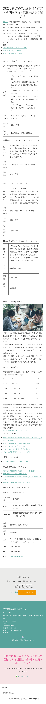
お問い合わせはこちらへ (12, 430)
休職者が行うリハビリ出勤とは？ (15, 474)
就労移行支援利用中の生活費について (16, 482)
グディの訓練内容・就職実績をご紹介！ (17, 443)
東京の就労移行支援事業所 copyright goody (24, 699)
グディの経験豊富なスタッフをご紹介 (16, 452)
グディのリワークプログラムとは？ (16, 446)
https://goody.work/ (16, 556)
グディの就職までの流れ (12, 50)
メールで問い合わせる (27, 592)
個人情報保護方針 (8, 693)
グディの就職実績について (12, 53)
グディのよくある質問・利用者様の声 (16, 449)
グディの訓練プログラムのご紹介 (15, 47)
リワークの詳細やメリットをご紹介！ (16, 461)
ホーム (5, 22)
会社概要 (5, 687)
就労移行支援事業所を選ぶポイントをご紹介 (19, 471)
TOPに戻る (25, 430)
